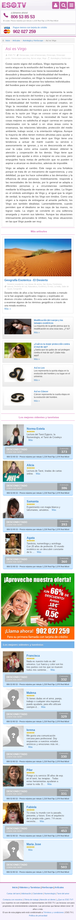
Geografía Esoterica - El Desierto (26, 280)
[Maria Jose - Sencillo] (13, 850)
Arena (49, 284)
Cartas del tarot (13, 893)
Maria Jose (34, 844)
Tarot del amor (63, 893)
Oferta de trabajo (31, 899)
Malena (31, 692)
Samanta (33, 501)
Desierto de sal (20, 286)
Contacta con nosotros (12, 899)
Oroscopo (51, 55)
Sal (44, 284)
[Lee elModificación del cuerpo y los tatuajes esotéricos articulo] (17, 335)
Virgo (44, 58)
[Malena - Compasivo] (13, 698)
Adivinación (26, 893)
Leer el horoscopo (38, 55)
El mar (50, 286)
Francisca (33, 655)
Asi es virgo (36, 58)
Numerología (49, 893)
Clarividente (38, 893)
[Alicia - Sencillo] (13, 471)
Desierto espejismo (15, 284)
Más (30, 440)
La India (57, 286)
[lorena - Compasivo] (13, 736)
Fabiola (31, 807)
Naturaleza (32, 286)
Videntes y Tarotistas (29, 887)
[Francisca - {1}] (13, 661)
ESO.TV (11, 55)
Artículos (16, 40)
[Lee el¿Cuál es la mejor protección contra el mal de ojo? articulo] (17, 359)
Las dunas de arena (33, 284)
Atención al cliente (47, 899)
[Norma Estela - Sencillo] (13, 435)
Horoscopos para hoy (20, 58)
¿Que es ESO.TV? (65, 899)
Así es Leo (39, 368)
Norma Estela (36, 428)
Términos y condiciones (53, 912)
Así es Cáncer (41, 391)
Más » (7, 308)
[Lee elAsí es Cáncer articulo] (17, 406)
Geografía (17, 289)
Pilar (30, 769)
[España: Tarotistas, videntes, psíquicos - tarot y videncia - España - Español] (14, 7)
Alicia (30, 465)
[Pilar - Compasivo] (13, 776)
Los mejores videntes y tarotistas (23, 644)
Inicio (7, 40)
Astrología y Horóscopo (33, 40)
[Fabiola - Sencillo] (13, 813)
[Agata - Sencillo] (13, 544)
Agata (31, 537)
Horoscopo (24, 55)
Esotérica (42, 286)
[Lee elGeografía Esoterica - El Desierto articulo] (37, 275)
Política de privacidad (38, 915)
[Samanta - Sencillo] (13, 507)
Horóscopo (47, 887)
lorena (31, 729)
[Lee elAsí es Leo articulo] (17, 383)
